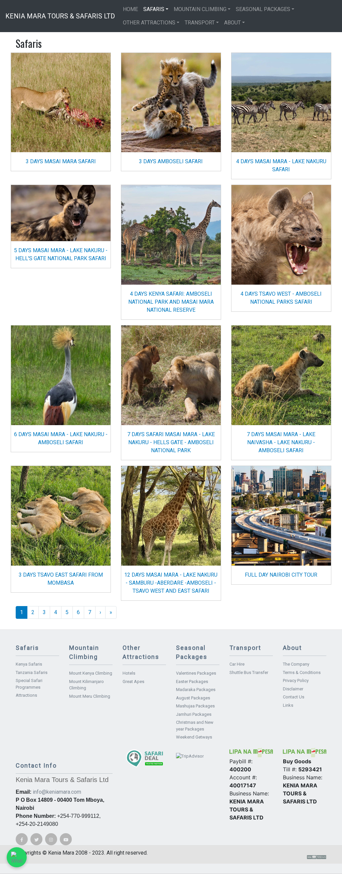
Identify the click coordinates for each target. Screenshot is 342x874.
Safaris (153, 9)
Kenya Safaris (29, 664)
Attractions (26, 695)
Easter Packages (192, 681)
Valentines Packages (196, 673)
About (232, 22)
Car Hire (236, 664)
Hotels (129, 673)
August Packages (193, 697)
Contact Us (293, 696)
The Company (296, 664)
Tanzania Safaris (31, 672)
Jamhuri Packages (193, 714)
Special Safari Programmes (29, 684)
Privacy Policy (296, 680)
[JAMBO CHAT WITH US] (17, 857)
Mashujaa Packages (195, 705)
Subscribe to (18, 626)
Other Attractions (149, 22)
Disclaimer (293, 688)
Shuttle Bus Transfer (248, 672)
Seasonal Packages (263, 9)
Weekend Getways (194, 737)
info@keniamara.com (57, 792)
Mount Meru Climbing (89, 696)
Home (130, 9)
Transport (200, 22)
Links (288, 705)
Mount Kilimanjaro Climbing (86, 685)
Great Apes (133, 681)
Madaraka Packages (195, 689)
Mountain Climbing (200, 9)
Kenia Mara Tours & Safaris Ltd (60, 16)
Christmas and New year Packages (194, 726)
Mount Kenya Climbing (90, 673)
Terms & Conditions (302, 672)
